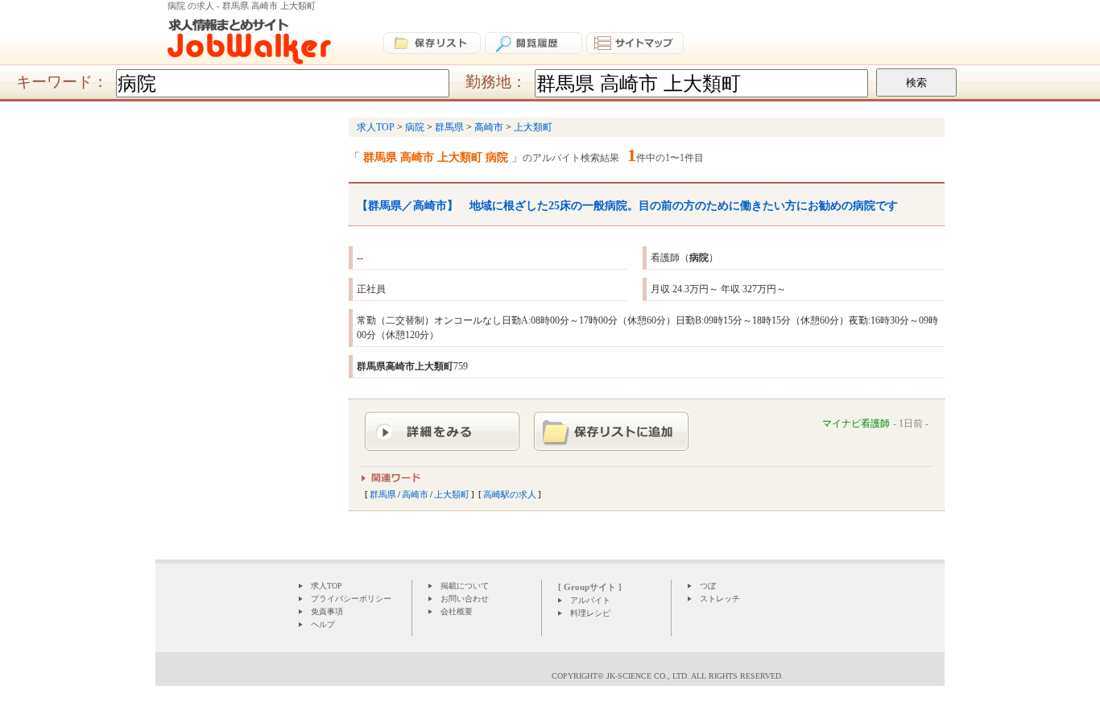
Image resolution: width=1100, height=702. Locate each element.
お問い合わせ (464, 598)
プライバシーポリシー (351, 598)
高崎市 (415, 494)
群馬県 (383, 494)
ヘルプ (323, 624)
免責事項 (327, 611)
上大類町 (451, 494)
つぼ (708, 585)
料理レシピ (590, 613)
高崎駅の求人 (509, 494)
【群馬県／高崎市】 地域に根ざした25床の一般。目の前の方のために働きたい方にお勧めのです (627, 206)
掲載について (464, 585)
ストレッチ (720, 598)
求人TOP (326, 585)
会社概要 (456, 611)
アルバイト (590, 600)
